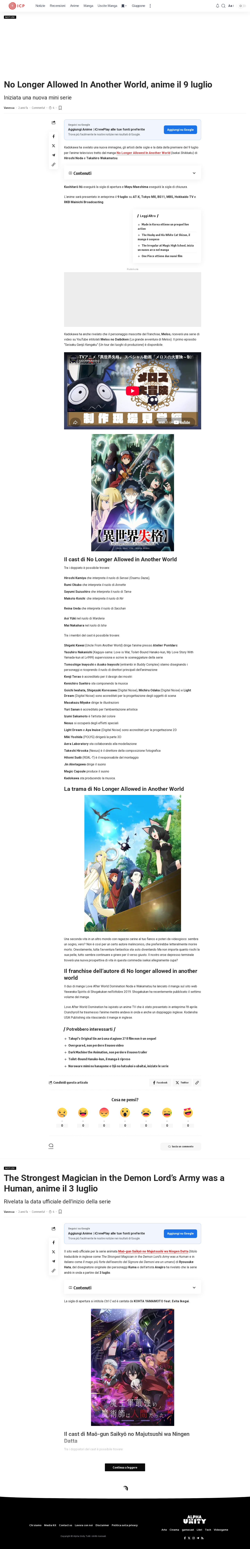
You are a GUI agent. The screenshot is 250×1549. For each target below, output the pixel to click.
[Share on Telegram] (53, 155)
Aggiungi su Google (180, 129)
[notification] (218, 6)
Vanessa (9, 107)
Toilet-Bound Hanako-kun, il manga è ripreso (99, 1059)
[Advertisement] (125, 49)
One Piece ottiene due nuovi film (162, 256)
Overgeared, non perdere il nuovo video (96, 1045)
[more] (150, 6)
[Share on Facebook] (53, 136)
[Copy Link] (53, 164)
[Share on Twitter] (53, 145)
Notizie (10, 17)
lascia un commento (182, 1146)
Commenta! (38, 107)
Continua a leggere (125, 1467)
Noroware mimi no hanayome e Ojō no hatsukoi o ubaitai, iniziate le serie (118, 1066)
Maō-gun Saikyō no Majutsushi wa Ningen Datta (153, 1251)
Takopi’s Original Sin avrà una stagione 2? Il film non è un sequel (112, 1038)
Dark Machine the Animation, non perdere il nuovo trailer (107, 1052)
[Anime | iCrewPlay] (16, 6)
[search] (223, 6)
